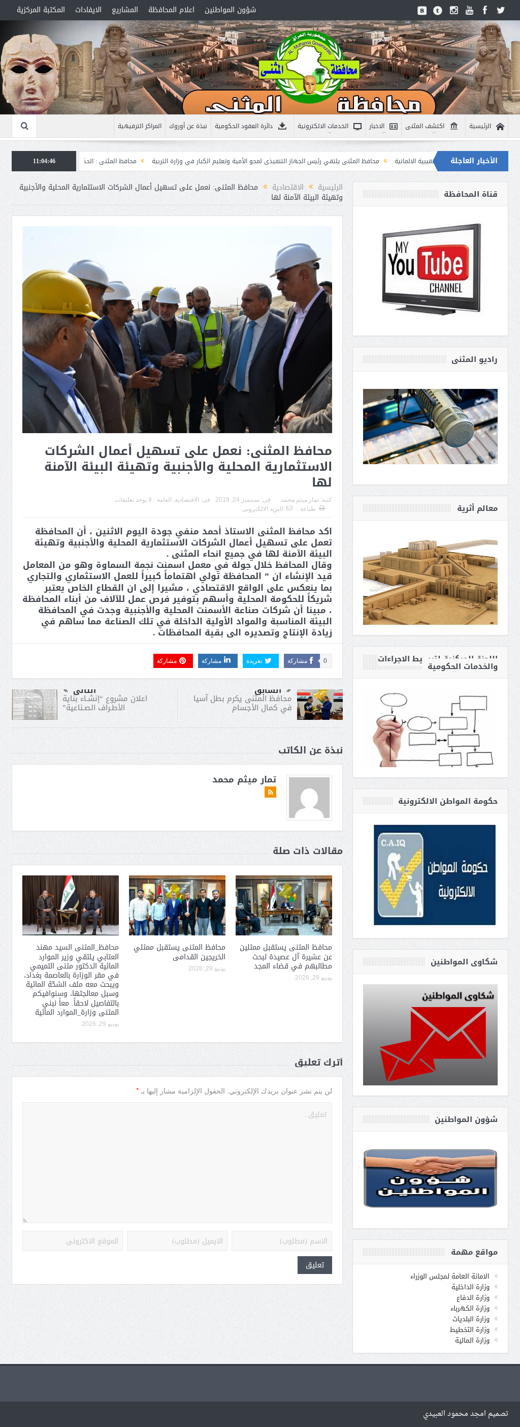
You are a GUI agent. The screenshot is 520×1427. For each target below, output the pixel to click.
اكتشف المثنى (424, 126)
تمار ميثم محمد (300, 499)
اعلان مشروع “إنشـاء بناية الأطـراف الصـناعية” (104, 703)
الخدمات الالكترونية (323, 126)
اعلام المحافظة (171, 10)
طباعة (308, 508)
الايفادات (88, 10)
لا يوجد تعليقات (133, 499)
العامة (164, 499)
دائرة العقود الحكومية (244, 126)
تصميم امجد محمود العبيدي (465, 1414)
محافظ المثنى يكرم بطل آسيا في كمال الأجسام (242, 703)
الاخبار (376, 126)
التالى (84, 690)
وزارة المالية (472, 1340)
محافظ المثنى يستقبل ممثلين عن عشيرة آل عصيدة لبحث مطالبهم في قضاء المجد (286, 956)
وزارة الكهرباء (470, 1308)
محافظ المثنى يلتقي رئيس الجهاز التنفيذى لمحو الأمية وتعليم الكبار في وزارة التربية (325, 161)
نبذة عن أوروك (188, 126)
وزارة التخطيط (470, 1329)
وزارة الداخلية (470, 1287)
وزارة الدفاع (473, 1297)
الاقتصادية (187, 499)
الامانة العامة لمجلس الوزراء (450, 1276)
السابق (267, 690)
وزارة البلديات (471, 1319)
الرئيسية (480, 126)
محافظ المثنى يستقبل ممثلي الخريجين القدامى (179, 951)
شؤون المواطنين (230, 10)
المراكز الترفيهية (139, 126)
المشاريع (125, 10)
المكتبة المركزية (41, 10)
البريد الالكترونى (262, 508)
